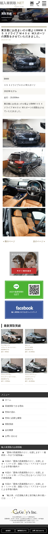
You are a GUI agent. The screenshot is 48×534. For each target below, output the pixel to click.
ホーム (8, 400)
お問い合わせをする (38, 530)
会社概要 (9, 430)
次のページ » (39, 241)
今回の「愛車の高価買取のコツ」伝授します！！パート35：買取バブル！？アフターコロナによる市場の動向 (24, 486)
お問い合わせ (11, 436)
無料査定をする (22, 530)
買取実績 (9, 424)
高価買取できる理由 (14, 406)
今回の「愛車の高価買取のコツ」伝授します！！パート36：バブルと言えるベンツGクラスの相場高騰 (23, 475)
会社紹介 (8, 530)
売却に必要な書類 (13, 418)
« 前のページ (9, 241)
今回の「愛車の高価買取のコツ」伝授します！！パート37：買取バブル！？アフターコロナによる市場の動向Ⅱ (24, 464)
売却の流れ (10, 412)
